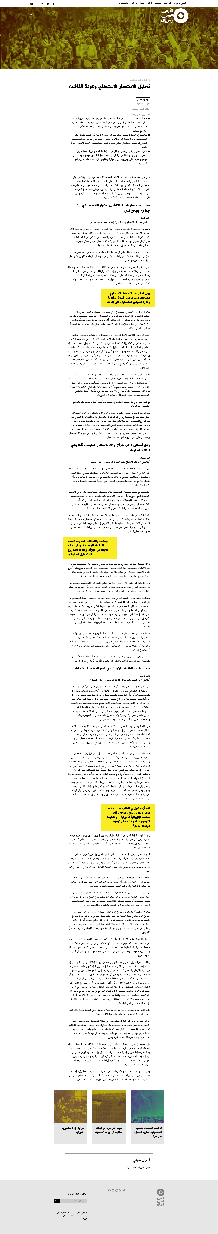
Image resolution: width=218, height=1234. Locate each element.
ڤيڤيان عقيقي (138, 109)
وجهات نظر (143, 99)
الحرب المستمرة (143, 103)
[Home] (174, 15)
